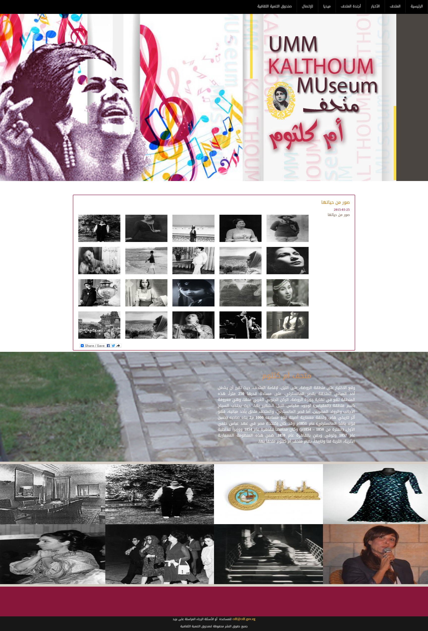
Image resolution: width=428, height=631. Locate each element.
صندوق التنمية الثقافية (274, 6)
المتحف (395, 6)
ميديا (327, 6)
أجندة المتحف (351, 6)
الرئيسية (417, 6)
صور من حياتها (339, 214)
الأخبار (375, 6)
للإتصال (307, 6)
